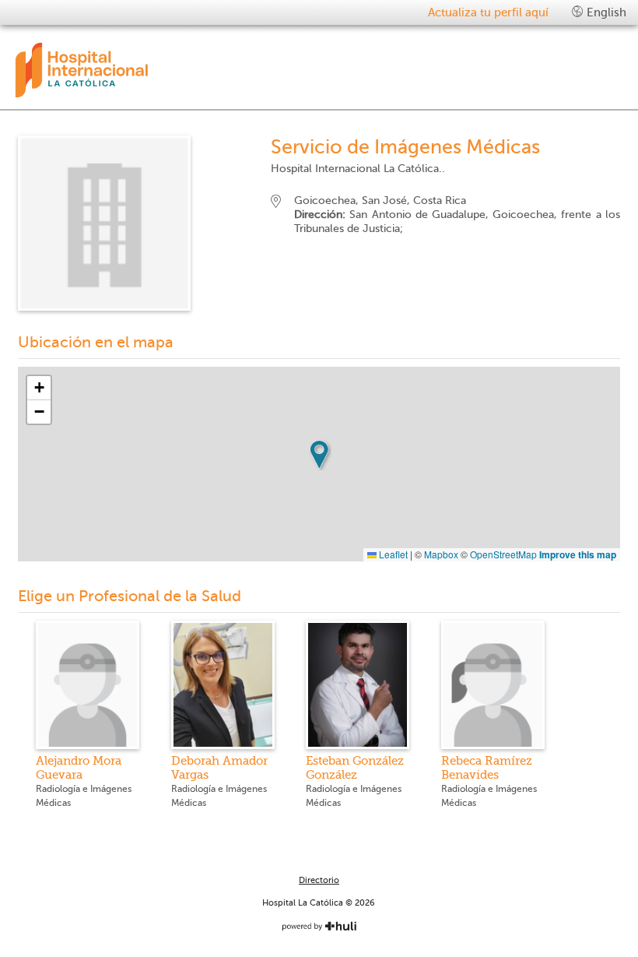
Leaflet (392, 554)
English (605, 12)
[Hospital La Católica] (154, 70)
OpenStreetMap (503, 554)
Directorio (319, 880)
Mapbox (441, 554)
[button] (319, 454)
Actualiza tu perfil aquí (488, 12)
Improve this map (577, 554)
